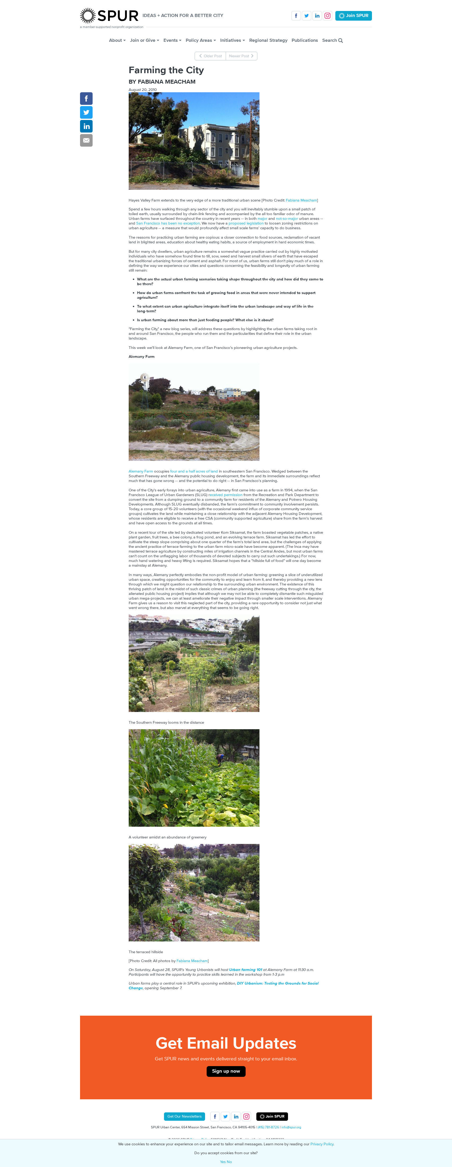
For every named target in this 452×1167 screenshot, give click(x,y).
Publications (305, 40)
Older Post (212, 56)
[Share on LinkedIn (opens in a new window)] (86, 126)
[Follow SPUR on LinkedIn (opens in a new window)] (317, 15)
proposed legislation (246, 223)
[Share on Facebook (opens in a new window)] (86, 98)
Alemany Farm (141, 471)
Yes (223, 1161)
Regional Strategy (268, 40)
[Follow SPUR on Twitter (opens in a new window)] (306, 15)
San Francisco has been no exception (168, 223)
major (262, 218)
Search (330, 40)
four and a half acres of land (194, 471)
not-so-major (287, 218)
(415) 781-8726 (268, 1127)
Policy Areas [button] (199, 40)
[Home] (111, 16)
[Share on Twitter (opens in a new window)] (86, 112)
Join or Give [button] (142, 40)
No (229, 1161)
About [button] (115, 40)
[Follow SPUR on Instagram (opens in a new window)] (327, 15)
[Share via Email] (86, 140)
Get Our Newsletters (184, 1116)
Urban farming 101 (245, 969)
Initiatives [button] (230, 40)
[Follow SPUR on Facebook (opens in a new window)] (296, 15)
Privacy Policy (321, 1144)
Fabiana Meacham (301, 200)
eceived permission (226, 494)
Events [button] (170, 40)
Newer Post (239, 56)
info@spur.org (291, 1127)
